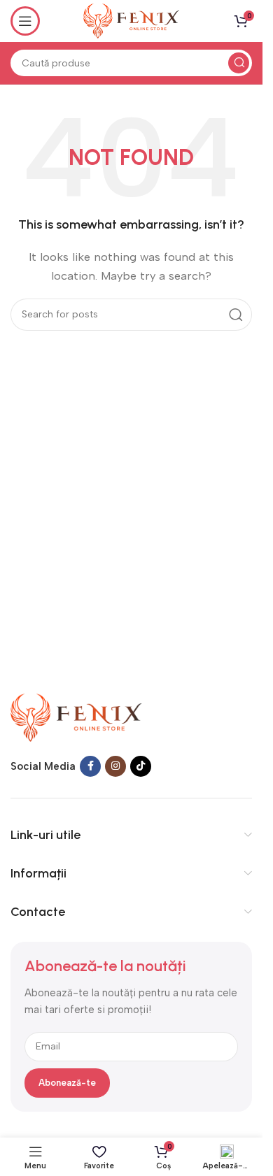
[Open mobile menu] (25, 21)
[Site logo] (131, 20)
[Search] (238, 62)
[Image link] (76, 716)
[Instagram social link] (115, 766)
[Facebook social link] (90, 766)
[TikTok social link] (140, 766)
